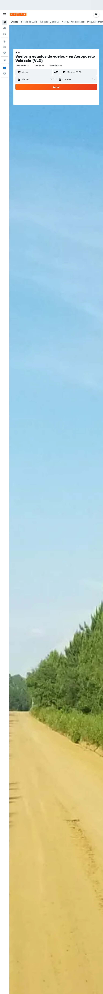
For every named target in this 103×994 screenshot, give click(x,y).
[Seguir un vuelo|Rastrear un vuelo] (4, 47)
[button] (5, 14)
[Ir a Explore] (4, 41)
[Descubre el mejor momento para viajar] (4, 52)
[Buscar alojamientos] (4, 28)
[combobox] (56, 65)
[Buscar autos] (4, 33)
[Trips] (4, 60)
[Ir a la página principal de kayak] (18, 14)
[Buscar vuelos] (4, 22)
